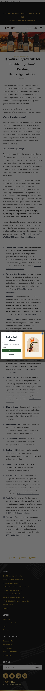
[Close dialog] (43, 333)
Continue (11, 351)
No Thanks (11, 354)
